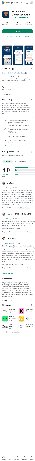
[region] (17, 24)
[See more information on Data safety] (31, 99)
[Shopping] (7, 94)
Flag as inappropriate (11, 332)
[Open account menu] (31, 2)
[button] (20, 24)
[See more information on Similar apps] (31, 305)
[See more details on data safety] (9, 146)
